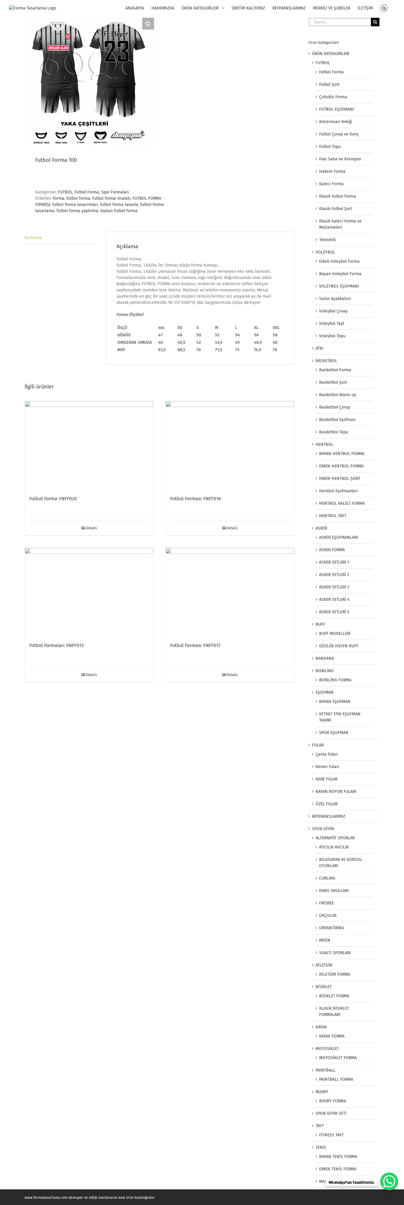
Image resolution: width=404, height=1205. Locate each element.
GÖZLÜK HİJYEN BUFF (338, 646)
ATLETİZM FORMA (334, 974)
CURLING (327, 878)
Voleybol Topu (332, 335)
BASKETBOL (326, 360)
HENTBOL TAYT (332, 515)
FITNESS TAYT (331, 1135)
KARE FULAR (326, 779)
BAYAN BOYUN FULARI (336, 791)
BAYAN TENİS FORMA (338, 1156)
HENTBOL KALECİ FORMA (342, 503)
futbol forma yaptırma (77, 210)
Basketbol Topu (333, 432)
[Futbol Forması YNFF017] (230, 592)
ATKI (319, 348)
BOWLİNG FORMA (335, 680)
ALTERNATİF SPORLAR (335, 838)
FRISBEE (326, 903)
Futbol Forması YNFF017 (195, 645)
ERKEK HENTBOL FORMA (341, 466)
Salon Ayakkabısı (335, 298)
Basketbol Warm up (337, 394)
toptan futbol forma (119, 210)
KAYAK (321, 1027)
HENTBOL (324, 444)
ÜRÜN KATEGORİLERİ (330, 53)
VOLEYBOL (325, 252)
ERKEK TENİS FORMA (337, 1169)
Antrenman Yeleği (335, 121)
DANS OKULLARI (334, 890)
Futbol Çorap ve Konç (339, 134)
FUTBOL (65, 192)
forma (58, 198)
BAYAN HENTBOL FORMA (341, 453)
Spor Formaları (115, 192)
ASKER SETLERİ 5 (334, 611)
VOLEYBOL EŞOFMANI (339, 286)
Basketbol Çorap (334, 407)
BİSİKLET (324, 986)
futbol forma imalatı (111, 198)
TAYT (320, 1125)
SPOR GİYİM (323, 828)
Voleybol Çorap (333, 311)
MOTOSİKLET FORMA (338, 1057)
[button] (384, 8)
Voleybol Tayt (331, 323)
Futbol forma (78, 198)
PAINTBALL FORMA (336, 1079)
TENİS (321, 1147)
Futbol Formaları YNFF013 (56, 645)
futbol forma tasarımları (75, 204)
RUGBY (322, 1091)
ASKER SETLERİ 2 (334, 574)
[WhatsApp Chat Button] (389, 1181)
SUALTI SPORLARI (335, 952)
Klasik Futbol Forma (337, 196)
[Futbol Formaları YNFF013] (89, 592)
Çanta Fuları (327, 754)
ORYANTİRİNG (331, 927)
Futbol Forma (87, 192)
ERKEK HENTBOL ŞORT (339, 478)
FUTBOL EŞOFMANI (336, 109)
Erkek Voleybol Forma (339, 261)
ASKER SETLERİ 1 (334, 562)
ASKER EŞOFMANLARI (338, 537)
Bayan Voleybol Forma (340, 273)
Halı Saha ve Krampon (340, 159)
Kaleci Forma (331, 183)
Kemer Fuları (327, 766)
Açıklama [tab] (33, 237)
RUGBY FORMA (332, 1101)
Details (91, 528)
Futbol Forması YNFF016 (195, 498)
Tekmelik (327, 239)
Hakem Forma (332, 171)
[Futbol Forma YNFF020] (89, 445)
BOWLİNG (325, 670)
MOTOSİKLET (327, 1048)
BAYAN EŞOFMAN (334, 701)
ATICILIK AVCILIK (334, 847)
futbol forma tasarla (119, 204)
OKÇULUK (328, 915)
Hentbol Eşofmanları (338, 490)
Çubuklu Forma (333, 96)
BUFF (320, 624)
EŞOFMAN (325, 692)
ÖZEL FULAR (326, 803)
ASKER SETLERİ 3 (334, 587)
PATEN (324, 940)
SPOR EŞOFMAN (333, 732)
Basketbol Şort (333, 382)
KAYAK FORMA (332, 1036)
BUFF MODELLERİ (334, 633)
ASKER (321, 528)
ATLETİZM (324, 965)
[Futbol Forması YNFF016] (230, 445)
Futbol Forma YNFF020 (53, 498)
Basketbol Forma (335, 369)
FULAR (318, 745)
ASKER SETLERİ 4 (334, 599)
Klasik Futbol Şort (335, 208)
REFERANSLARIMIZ (328, 816)
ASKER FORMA (332, 549)
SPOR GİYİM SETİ (331, 1113)
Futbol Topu (330, 146)
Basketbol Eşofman (337, 419)
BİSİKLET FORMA (334, 995)
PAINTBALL (325, 1070)
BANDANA (325, 658)
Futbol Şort (329, 84)
